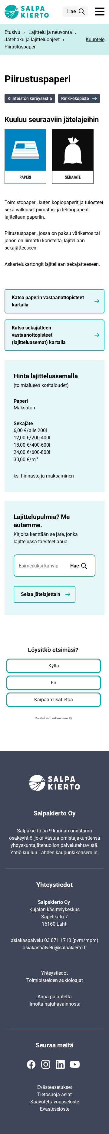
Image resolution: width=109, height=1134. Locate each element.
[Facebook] (31, 1064)
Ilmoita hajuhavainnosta (54, 1004)
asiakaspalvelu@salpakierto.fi (55, 948)
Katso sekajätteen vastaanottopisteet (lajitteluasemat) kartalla (39, 335)
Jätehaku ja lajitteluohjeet (32, 39)
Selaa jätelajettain (40, 594)
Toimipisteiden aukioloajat (54, 980)
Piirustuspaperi (21, 47)
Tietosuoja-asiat (54, 1094)
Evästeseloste (54, 1109)
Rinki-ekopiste (75, 98)
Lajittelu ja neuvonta (50, 32)
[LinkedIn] (60, 1064)
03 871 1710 (57, 940)
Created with (51, 718)
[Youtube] (75, 1064)
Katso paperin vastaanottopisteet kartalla (48, 301)
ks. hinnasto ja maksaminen (44, 476)
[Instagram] (46, 1064)
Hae (71, 11)
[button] (99, 12)
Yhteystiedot (54, 973)
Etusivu (12, 32)
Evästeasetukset (54, 1087)
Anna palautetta (55, 997)
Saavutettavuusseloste (54, 1102)
